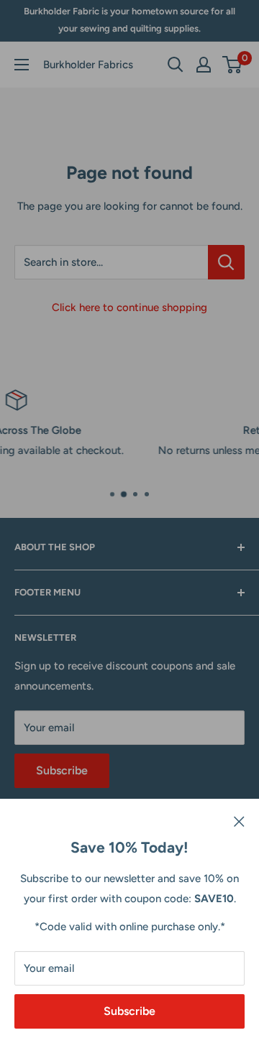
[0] (233, 64)
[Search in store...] (226, 262)
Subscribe (129, 1011)
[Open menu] (21, 64)
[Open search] (175, 65)
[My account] (203, 65)
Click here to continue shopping (129, 307)
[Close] (239, 820)
